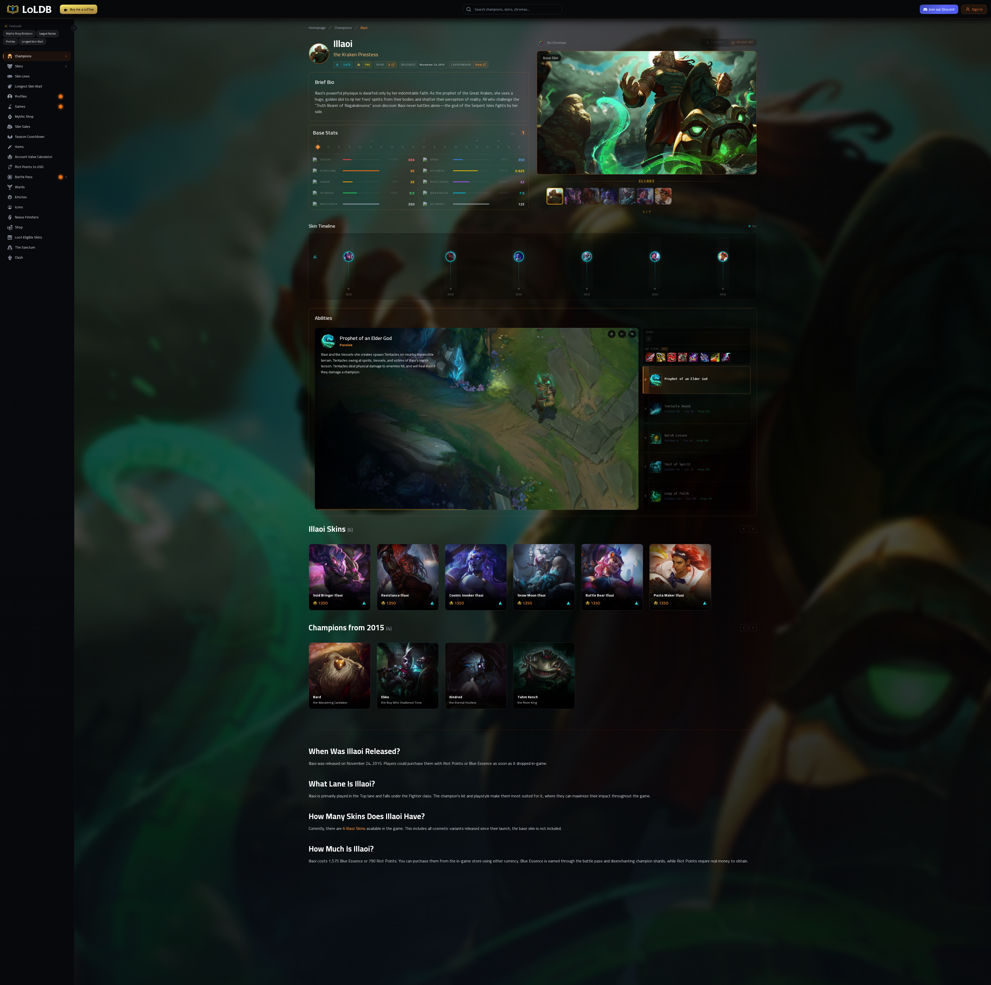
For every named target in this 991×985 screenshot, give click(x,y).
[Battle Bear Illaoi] (645, 196)
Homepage (317, 27)
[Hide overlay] (632, 334)
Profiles (10, 41)
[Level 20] (519, 147)
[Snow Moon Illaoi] (627, 196)
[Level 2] (328, 147)
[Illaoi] (555, 196)
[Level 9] (402, 147)
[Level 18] (498, 147)
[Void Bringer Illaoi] (573, 196)
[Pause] (612, 334)
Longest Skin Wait (32, 41)
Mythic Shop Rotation (19, 33)
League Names (47, 33)
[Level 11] (424, 147)
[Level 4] (349, 147)
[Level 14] (456, 147)
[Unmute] (622, 334)
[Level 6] (371, 147)
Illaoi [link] (364, 27)
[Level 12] (434, 147)
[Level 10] (413, 147)
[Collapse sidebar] (74, 28)
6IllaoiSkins (354, 828)
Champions (343, 27)
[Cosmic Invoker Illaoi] (609, 196)
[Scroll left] (540, 196)
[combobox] (512, 9)
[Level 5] (360, 147)
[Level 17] (487, 147)
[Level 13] (445, 147)
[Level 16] (477, 147)
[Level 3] (339, 147)
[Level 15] (466, 147)
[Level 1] (318, 147)
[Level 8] (392, 147)
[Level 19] (509, 147)
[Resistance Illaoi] (591, 196)
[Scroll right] (753, 196)
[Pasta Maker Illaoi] (663, 196)
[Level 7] (381, 147)
